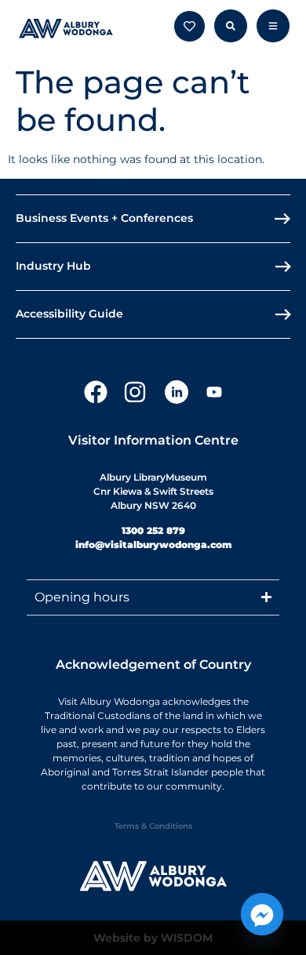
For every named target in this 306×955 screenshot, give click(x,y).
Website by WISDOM (153, 938)
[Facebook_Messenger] (262, 914)
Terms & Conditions (153, 826)
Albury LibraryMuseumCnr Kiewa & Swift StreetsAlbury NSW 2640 (153, 491)
